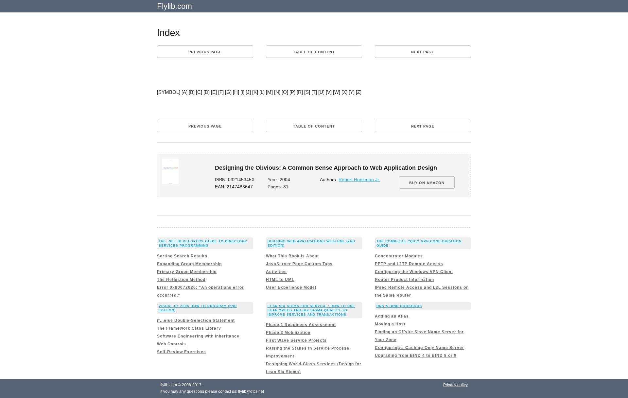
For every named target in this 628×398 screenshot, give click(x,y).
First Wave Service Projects (296, 340)
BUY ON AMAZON (427, 183)
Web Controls (171, 344)
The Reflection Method (181, 279)
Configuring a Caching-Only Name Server (419, 347)
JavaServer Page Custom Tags (299, 264)
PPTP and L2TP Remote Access (409, 264)
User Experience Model (291, 287)
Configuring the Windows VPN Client (414, 271)
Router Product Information (404, 279)
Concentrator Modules (399, 256)
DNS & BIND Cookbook (399, 306)
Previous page (205, 52)
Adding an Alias (392, 316)
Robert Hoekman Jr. (359, 179)
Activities (276, 271)
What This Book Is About (292, 256)
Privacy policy (455, 385)
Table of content (314, 52)
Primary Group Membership (187, 271)
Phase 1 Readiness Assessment (301, 324)
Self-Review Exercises (181, 352)
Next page (422, 52)
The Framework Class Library (189, 328)
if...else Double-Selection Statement (196, 320)
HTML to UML (280, 279)
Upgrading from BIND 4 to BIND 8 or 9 (416, 355)
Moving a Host (390, 324)
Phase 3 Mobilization (288, 332)
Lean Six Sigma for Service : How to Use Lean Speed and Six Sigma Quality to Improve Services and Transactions (311, 310)
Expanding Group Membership (189, 264)
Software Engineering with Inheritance (198, 336)
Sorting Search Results (182, 256)
